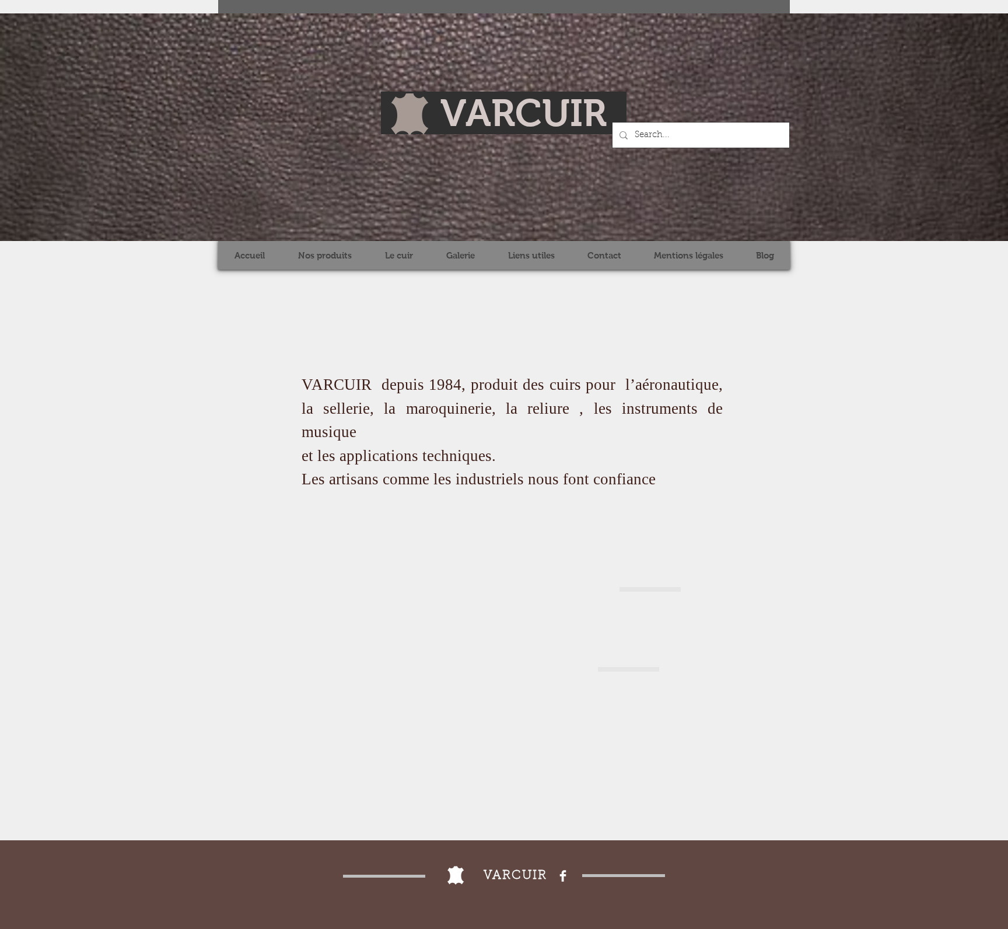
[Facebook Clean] (563, 876)
